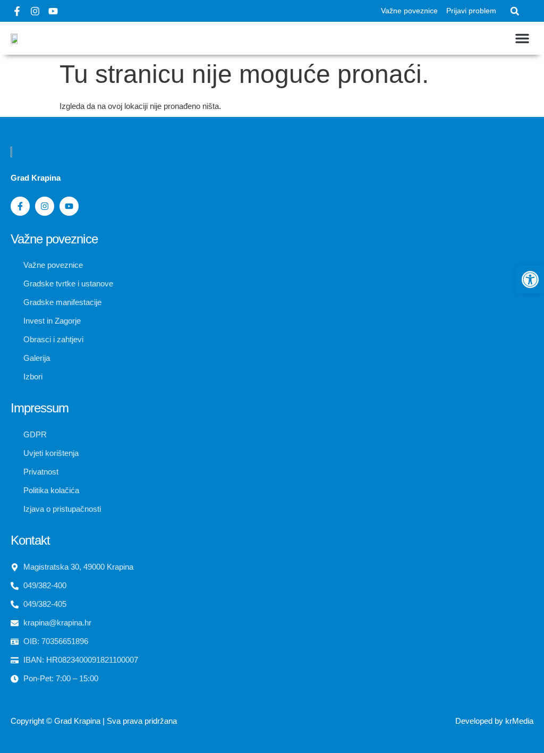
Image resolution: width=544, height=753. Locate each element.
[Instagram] (35, 11)
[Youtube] (53, 11)
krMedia (519, 720)
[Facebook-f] (17, 11)
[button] (515, 11)
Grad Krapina (77, 720)
